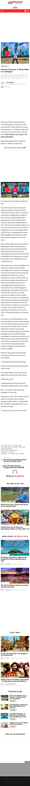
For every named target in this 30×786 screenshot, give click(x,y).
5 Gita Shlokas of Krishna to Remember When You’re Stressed (19, 706)
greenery (18, 445)
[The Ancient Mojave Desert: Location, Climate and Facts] (15, 575)
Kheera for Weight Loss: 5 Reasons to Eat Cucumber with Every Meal (18, 697)
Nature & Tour (11, 502)
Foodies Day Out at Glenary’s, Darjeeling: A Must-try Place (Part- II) (15, 528)
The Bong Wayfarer (9, 450)
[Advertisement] (15, 27)
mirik (16, 447)
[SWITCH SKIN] (25, 11)
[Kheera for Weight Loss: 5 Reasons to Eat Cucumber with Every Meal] (4, 698)
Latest (15, 8)
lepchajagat (7, 447)
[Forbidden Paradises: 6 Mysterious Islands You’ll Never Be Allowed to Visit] (15, 548)
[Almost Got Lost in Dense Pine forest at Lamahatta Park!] (15, 495)
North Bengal (7, 449)
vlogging (21, 454)
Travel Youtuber (8, 454)
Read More (12, 726)
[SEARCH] (28, 11)
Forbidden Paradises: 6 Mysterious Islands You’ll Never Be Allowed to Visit (14, 559)
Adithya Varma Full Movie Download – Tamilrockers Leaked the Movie (15, 680)
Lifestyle (4, 502)
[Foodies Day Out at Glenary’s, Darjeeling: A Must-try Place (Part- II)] (15, 517)
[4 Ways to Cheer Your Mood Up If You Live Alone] (4, 725)
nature (22, 447)
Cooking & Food (6, 524)
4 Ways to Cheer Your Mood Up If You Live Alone (19, 723)
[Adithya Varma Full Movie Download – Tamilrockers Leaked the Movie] (15, 670)
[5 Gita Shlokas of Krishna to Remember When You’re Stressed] (4, 707)
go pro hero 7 (7, 445)
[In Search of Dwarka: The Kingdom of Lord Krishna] (15, 644)
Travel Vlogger (8, 452)
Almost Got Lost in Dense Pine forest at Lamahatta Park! (14, 505)
